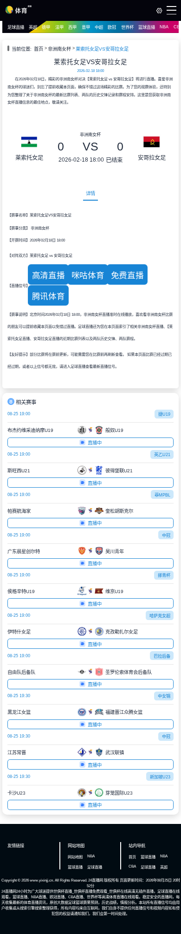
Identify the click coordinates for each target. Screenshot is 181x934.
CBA (132, 866)
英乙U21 (162, 454)
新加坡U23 (160, 777)
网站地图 (75, 857)
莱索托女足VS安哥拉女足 (102, 49)
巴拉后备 (162, 656)
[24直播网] (18, 12)
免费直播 (127, 275)
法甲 (59, 27)
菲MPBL (162, 495)
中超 (99, 27)
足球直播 (15, 27)
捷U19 (164, 414)
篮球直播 (146, 27)
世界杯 (127, 27)
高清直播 (48, 275)
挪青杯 (164, 575)
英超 (33, 27)
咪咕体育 (87, 275)
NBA (164, 27)
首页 (38, 49)
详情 (90, 193)
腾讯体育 (48, 296)
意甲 (86, 27)
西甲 (72, 27)
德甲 (46, 27)
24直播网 (95, 880)
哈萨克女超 (159, 616)
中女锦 (164, 696)
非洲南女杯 (59, 49)
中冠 (166, 535)
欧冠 (112, 27)
